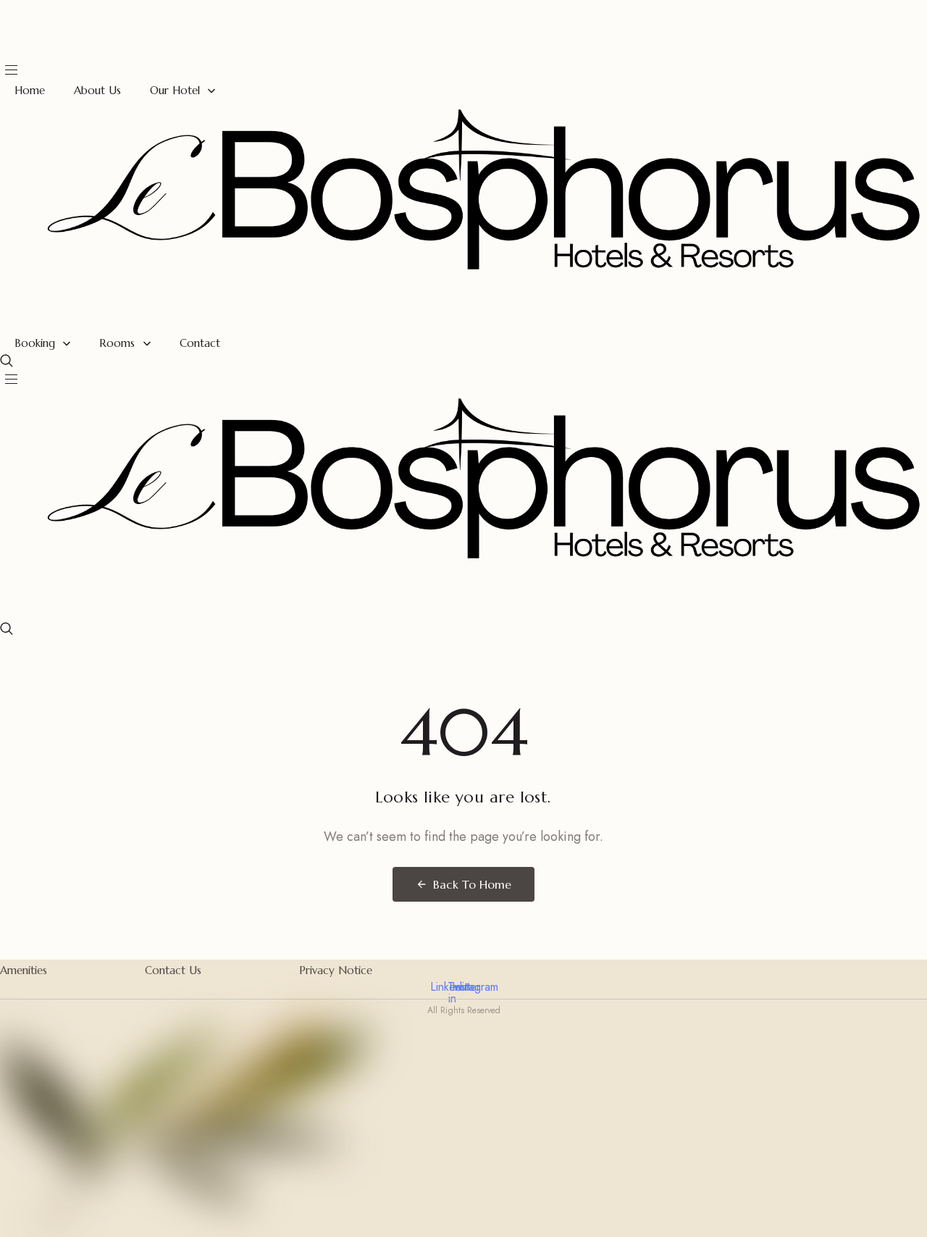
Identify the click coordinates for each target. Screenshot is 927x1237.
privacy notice (335, 970)
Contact (200, 343)
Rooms (117, 343)
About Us (97, 90)
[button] (6, 360)
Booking (34, 343)
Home (29, 90)
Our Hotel (175, 90)
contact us (173, 970)
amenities (23, 970)
